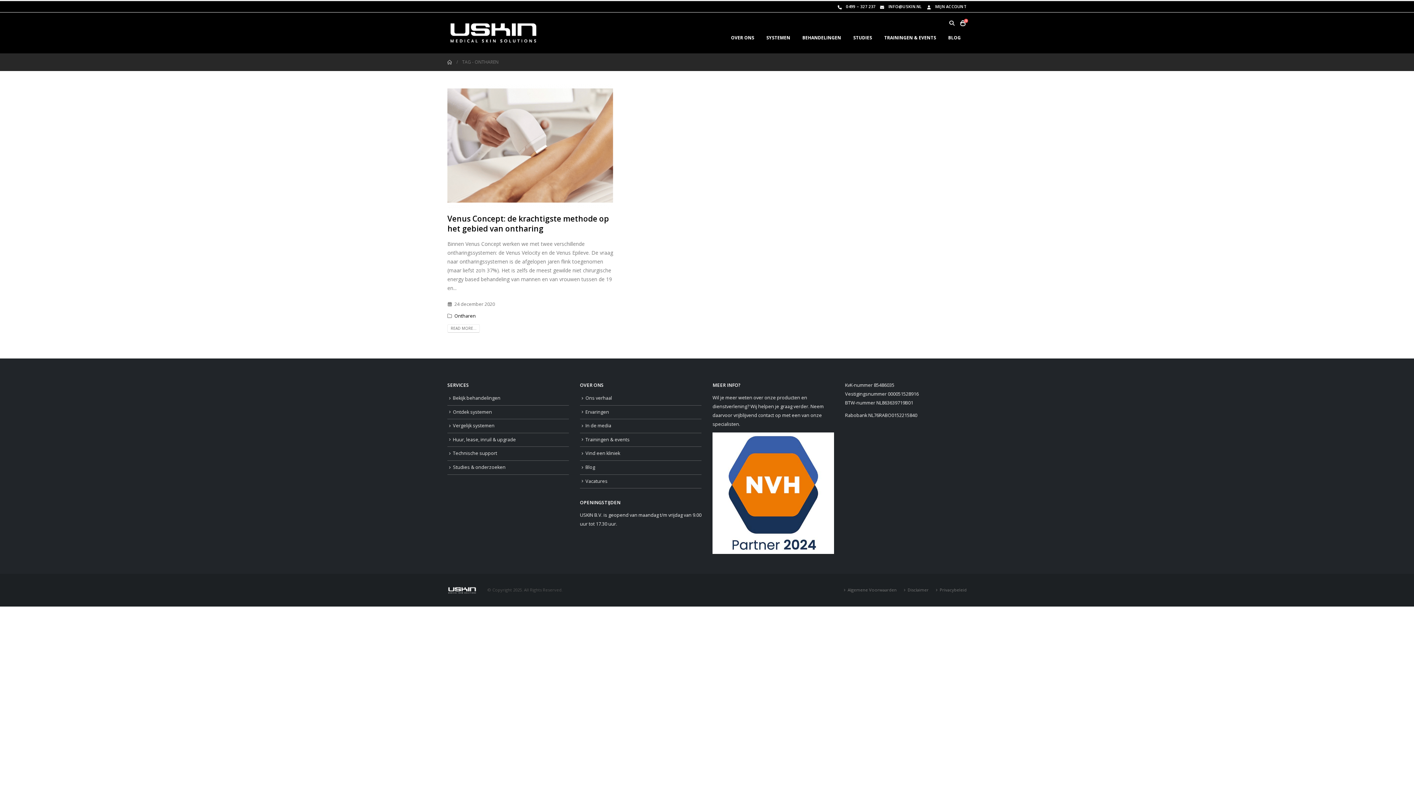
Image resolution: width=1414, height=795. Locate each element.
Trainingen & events (607, 440)
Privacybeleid (953, 590)
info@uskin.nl (905, 6)
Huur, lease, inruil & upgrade (484, 440)
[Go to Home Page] (449, 62)
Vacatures (596, 481)
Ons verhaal (598, 398)
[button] (952, 23)
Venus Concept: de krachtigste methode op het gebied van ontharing (528, 223)
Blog (590, 467)
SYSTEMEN (778, 38)
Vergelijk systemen (474, 426)
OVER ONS (742, 38)
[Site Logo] (493, 33)
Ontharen (465, 316)
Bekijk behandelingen (476, 398)
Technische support (475, 453)
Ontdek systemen (472, 412)
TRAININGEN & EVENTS (910, 38)
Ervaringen (597, 412)
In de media (598, 426)
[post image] (530, 146)
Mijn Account (951, 6)
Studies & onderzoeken (479, 467)
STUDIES (862, 38)
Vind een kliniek (602, 453)
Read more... (463, 328)
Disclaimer (918, 590)
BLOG (954, 38)
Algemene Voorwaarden (872, 590)
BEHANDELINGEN (821, 38)
